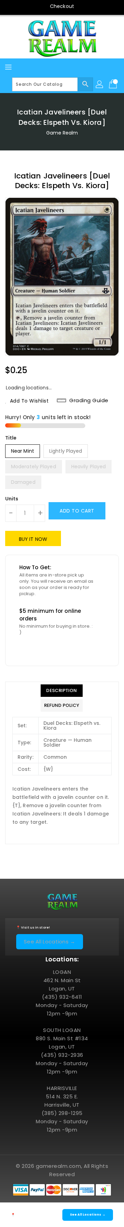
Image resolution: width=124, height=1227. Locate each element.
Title (11, 437)
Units (12, 498)
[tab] (62, 690)
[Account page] (100, 84)
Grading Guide (88, 400)
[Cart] (114, 84)
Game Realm (62, 132)
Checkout (62, 6)
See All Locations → (49, 941)
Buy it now (33, 539)
